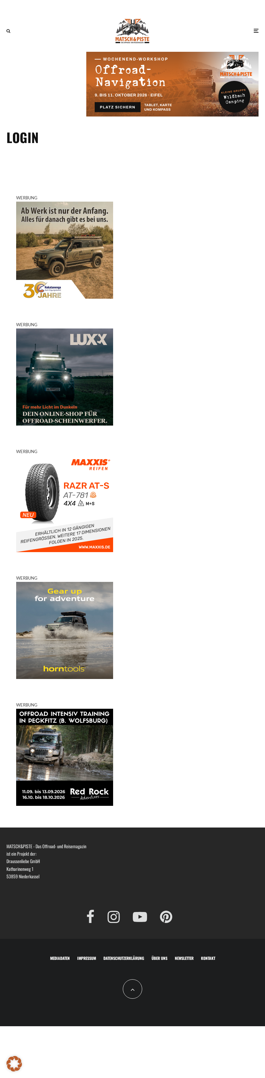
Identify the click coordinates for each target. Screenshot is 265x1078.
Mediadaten (60, 958)
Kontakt (208, 958)
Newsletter (184, 958)
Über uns (159, 958)
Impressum (86, 958)
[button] (14, 1064)
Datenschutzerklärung (123, 958)
